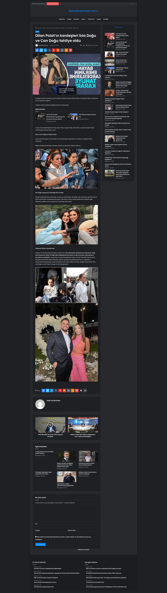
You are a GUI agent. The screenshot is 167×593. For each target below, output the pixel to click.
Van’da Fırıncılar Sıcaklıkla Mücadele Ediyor (122, 35)
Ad (36, 523)
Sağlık (83, 19)
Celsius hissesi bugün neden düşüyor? (117, 112)
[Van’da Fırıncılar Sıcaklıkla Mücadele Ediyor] (109, 36)
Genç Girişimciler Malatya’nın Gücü (121, 61)
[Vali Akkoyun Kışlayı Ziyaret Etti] (72, 116)
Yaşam (99, 19)
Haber (69, 19)
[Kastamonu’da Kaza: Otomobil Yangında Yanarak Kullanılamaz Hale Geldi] (109, 173)
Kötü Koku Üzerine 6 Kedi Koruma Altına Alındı (86, 464)
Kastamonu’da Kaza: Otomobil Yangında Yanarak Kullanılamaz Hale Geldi (123, 173)
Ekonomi (76, 19)
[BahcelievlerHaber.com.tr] (83, 11)
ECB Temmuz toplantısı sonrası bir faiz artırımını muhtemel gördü (117, 117)
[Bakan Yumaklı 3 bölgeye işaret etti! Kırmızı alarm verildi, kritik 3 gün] (66, 456)
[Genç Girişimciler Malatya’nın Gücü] (109, 62)
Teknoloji (91, 19)
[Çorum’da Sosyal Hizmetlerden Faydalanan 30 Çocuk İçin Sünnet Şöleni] (40, 116)
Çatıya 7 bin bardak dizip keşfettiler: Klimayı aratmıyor (123, 92)
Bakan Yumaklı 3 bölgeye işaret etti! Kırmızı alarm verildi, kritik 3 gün (65, 464)
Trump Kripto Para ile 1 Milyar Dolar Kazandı (44, 452)
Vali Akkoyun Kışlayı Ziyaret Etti (122, 69)
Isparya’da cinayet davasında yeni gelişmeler (65, 484)
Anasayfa (62, 19)
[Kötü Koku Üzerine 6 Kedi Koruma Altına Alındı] (88, 456)
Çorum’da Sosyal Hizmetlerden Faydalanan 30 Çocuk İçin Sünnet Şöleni (55, 117)
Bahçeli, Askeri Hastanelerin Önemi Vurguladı (88, 473)
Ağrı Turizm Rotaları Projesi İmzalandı (69, 3)
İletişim (105, 19)
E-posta (38, 530)
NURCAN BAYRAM (43, 45)
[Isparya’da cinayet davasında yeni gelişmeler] (66, 476)
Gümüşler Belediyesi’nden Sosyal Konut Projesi (43, 473)
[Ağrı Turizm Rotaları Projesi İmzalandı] (109, 54)
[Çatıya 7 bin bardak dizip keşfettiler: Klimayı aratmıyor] (109, 93)
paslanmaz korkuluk (83, 549)
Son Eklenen (118, 27)
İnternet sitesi (72, 530)
